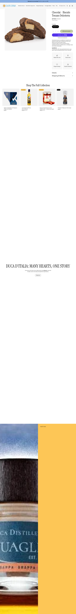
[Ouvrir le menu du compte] (69, 5)
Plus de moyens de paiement (62, 37)
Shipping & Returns (58, 76)
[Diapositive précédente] (4, 97)
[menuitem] (56, 6)
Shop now (38, 275)
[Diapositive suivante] (18, 97)
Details (54, 73)
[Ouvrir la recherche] (67, 5)
